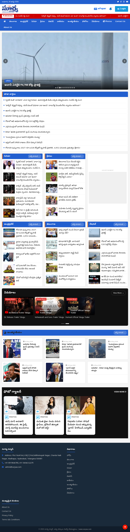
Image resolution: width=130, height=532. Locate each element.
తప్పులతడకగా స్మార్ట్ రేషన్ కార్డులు (69, 255)
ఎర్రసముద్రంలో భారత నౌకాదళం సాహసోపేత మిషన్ (25, 127)
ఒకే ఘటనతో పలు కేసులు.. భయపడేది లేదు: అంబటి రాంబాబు (26, 268)
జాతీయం (60, 21)
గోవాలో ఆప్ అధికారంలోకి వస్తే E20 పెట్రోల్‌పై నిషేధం (24, 121)
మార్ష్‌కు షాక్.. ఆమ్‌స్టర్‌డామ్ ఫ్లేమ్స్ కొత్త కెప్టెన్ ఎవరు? (71, 175)
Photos (108, 21)
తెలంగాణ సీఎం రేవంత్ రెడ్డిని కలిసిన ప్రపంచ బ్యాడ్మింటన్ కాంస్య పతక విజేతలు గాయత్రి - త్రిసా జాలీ (71, 165)
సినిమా (34, 21)
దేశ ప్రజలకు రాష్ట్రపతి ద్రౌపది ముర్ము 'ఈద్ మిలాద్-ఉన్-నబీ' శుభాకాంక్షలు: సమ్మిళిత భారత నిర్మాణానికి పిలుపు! (113, 268)
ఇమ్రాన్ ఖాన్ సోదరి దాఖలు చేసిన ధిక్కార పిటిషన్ (23, 142)
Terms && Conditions (11, 520)
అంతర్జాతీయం (73, 21)
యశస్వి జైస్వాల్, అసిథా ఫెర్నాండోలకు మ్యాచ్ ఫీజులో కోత (71, 187)
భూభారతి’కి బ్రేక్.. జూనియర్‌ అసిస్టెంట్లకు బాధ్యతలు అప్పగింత (71, 243)
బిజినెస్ (51, 21)
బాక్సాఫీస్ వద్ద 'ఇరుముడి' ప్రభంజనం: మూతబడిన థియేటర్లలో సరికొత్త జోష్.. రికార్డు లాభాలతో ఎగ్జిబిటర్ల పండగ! (28, 201)
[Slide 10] (74, 87)
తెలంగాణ (13, 21)
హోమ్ (69, 455)
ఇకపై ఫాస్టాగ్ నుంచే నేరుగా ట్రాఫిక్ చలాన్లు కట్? (71, 231)
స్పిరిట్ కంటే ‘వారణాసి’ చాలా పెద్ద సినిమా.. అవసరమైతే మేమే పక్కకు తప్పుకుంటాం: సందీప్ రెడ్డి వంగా (43, 100)
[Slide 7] (68, 87)
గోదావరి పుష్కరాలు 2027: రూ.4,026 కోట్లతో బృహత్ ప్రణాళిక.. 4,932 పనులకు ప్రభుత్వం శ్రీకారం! (42, 148)
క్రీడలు (42, 21)
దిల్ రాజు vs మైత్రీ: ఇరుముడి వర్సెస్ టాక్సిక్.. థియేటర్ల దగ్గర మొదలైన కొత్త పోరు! (27, 213)
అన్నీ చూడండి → (34, 156)
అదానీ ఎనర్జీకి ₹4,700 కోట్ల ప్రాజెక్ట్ (18, 111)
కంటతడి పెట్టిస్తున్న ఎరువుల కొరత (69, 266)
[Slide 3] (60, 87)
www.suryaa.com (85, 529)
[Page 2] (67, 323)
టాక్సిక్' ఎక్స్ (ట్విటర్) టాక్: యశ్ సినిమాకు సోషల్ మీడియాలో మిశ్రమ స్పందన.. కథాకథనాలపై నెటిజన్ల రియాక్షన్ (28, 189)
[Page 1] (63, 323)
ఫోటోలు (85, 21)
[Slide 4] (62, 87)
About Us (8, 27)
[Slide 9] (72, 87)
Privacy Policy (7, 515)
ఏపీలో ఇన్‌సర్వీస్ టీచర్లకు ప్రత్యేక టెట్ (28, 279)
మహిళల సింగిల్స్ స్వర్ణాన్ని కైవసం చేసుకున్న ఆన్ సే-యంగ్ (71, 210)
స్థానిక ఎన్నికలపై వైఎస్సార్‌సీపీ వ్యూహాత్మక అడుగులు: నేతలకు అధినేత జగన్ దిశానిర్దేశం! (28, 245)
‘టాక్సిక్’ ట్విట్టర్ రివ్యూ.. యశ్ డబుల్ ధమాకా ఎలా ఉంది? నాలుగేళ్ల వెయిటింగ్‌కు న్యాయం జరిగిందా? (42, 105)
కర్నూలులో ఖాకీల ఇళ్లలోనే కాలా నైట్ (28, 256)
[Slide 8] (70, 87)
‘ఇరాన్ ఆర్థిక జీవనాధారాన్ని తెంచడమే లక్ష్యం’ (72, 370)
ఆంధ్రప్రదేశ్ (24, 21)
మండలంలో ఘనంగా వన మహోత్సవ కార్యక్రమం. (68, 278)
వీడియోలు (95, 21)
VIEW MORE (120, 392)
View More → (118, 293)
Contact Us (120, 21)
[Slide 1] (55, 87)
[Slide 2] (58, 87)
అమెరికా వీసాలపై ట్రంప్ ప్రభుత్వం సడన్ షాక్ (22, 116)
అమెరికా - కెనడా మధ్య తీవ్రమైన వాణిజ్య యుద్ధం (106, 369)
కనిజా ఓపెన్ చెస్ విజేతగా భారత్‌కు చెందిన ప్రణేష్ (68, 199)
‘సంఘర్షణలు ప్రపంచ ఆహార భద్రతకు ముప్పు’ (22, 137)
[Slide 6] (66, 87)
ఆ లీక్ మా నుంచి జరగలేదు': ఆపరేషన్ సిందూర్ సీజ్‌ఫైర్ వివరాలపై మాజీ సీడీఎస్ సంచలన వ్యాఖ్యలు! (114, 280)
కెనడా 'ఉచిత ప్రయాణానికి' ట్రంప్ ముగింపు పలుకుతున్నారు (27, 132)
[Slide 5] (64, 87)
